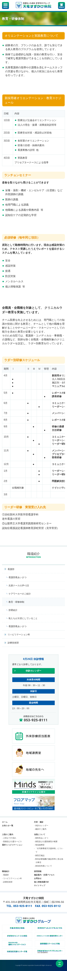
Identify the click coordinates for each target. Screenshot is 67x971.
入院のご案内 (7, 834)
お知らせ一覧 (7, 825)
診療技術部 (13, 642)
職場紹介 (5, 871)
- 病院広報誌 (39, 855)
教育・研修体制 (16, 602)
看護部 (11, 569)
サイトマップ (39, 885)
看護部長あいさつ (17, 577)
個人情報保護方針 (41, 882)
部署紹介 (13, 610)
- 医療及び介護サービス (12, 841)
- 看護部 (5, 875)
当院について (39, 834)
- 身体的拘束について (43, 866)
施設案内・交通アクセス (44, 875)
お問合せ (38, 878)
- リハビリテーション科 (12, 878)
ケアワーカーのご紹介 (20, 593)
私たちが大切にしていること (23, 618)
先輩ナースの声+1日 (19, 585)
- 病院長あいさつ (41, 838)
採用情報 (38, 871)
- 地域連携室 (39, 845)
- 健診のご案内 (40, 829)
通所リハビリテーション (12, 845)
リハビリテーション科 (19, 634)
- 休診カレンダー (41, 825)
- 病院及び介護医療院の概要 (46, 841)
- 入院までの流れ (9, 838)
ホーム (5, 822)
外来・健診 (38, 822)
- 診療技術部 (7, 882)
